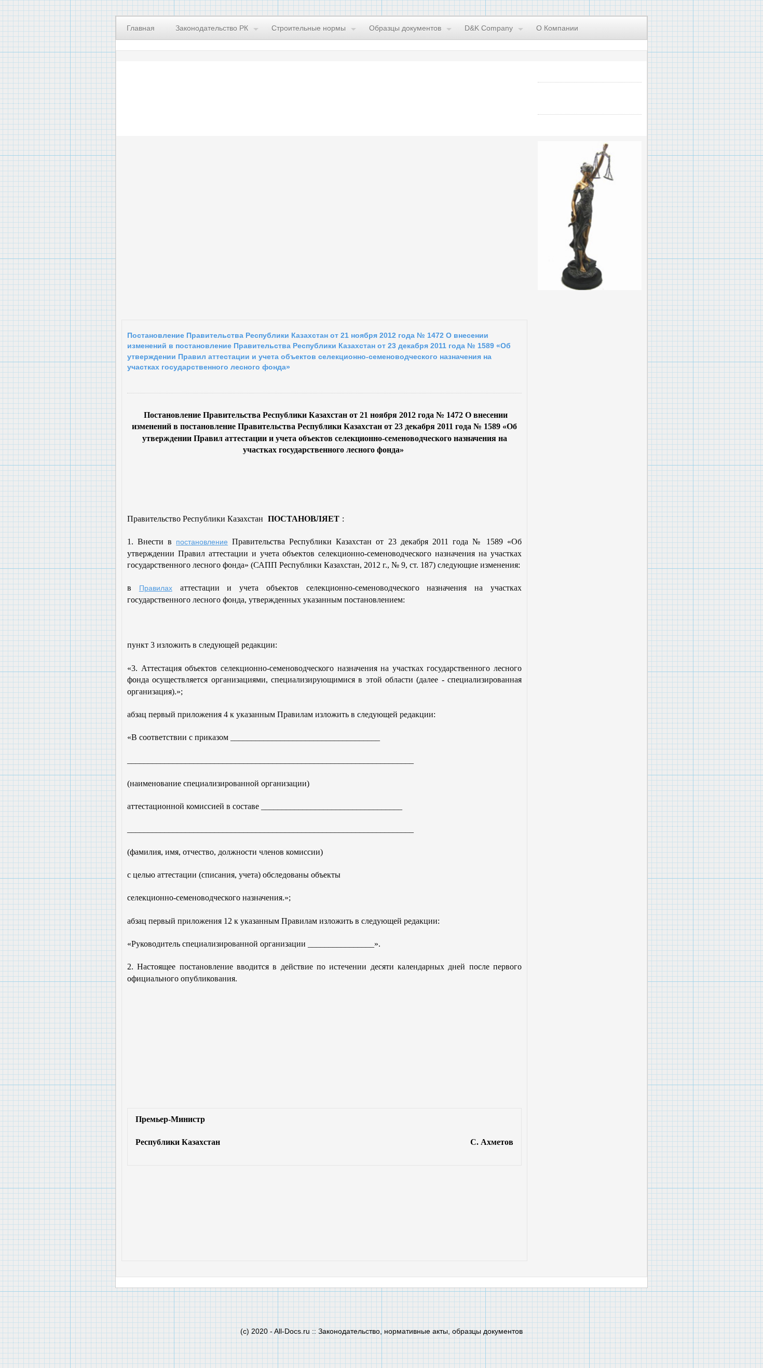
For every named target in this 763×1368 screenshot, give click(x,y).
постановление (202, 542)
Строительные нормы (308, 28)
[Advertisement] (248, 225)
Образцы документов (405, 28)
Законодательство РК (211, 28)
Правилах (155, 588)
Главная (141, 28)
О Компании (557, 28)
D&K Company (489, 28)
